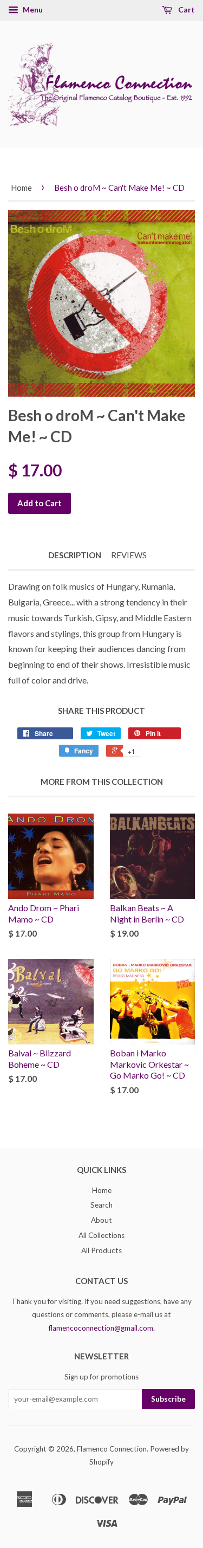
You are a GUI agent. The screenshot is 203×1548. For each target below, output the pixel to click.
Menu (32, 9)
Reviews (129, 555)
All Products (101, 1250)
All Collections (101, 1235)
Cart (185, 9)
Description (74, 555)
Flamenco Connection (112, 1448)
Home (21, 187)
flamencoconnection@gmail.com (101, 1328)
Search (101, 1205)
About (101, 1220)
